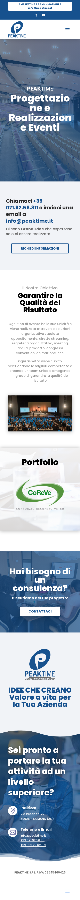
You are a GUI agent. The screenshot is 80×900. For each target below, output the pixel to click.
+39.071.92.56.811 (33, 840)
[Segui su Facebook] (36, 15)
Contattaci (40, 611)
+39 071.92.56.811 (24, 204)
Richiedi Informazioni (40, 248)
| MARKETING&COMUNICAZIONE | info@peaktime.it (40, 6)
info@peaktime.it (29, 220)
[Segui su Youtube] (44, 15)
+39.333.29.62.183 (33, 845)
